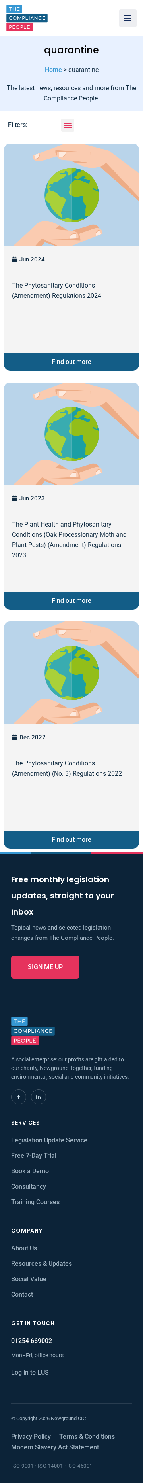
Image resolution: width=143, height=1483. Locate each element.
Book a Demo (30, 1171)
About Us (24, 1248)
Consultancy (28, 1186)
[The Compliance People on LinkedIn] (38, 1096)
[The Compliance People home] (27, 18)
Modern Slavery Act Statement (55, 1447)
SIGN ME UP (45, 967)
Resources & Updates (41, 1263)
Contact (22, 1294)
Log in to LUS (30, 1372)
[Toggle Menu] (128, 18)
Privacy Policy (31, 1436)
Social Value (28, 1279)
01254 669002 (31, 1341)
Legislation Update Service (49, 1140)
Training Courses (35, 1202)
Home (53, 70)
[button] (67, 125)
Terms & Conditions (87, 1436)
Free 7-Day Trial (33, 1155)
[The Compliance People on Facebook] (18, 1096)
